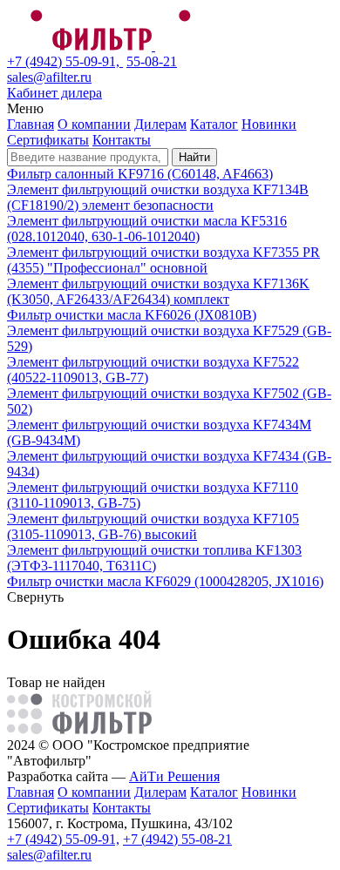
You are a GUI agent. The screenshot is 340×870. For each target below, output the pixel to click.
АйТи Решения (174, 776)
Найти (194, 157)
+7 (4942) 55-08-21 (177, 839)
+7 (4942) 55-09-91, (65, 61)
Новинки (268, 124)
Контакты (121, 139)
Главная (30, 124)
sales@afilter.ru (49, 77)
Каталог (214, 124)
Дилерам (160, 124)
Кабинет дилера (54, 92)
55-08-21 (151, 61)
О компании (94, 124)
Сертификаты (48, 139)
